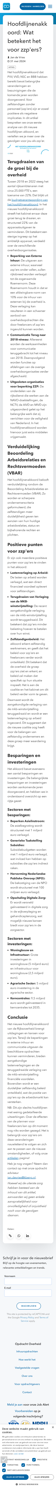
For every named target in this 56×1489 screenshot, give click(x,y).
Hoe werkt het (27, 1359)
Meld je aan (15, 1405)
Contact (27, 1392)
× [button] (53, 1427)
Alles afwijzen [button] (41, 1477)
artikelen (13, 1158)
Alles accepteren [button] (15, 1477)
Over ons (27, 1376)
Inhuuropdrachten (27, 1351)
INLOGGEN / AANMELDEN (32, 6)
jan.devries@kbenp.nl (21, 1177)
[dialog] (28, 1456)
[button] (28, 1484)
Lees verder (19, 1454)
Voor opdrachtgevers (27, 1384)
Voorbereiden (24, 1411)
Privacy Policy (27, 1317)
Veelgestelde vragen (27, 1368)
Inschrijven (28, 1306)
